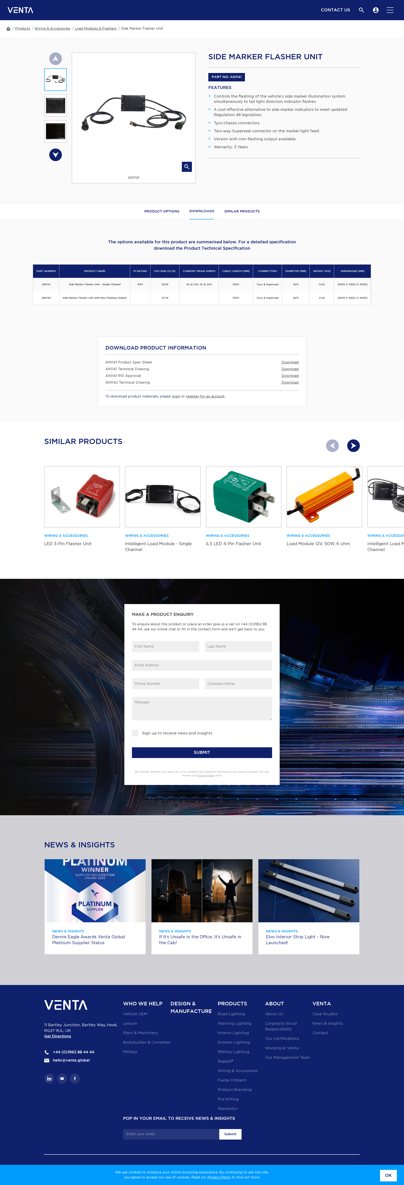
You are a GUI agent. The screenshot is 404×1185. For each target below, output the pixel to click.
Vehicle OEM (135, 1014)
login (176, 396)
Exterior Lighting (234, 1042)
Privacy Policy (219, 1177)
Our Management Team (287, 1058)
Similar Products (242, 211)
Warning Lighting (234, 1024)
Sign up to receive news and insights (177, 733)
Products (22, 28)
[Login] (375, 10)
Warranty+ (228, 1109)
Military (130, 1052)
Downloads (201, 211)
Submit (230, 1134)
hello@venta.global (71, 1060)
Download (290, 362)
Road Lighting (231, 1014)
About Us (274, 1014)
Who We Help (142, 1004)
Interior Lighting (233, 1033)
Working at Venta (282, 1048)
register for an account (205, 396)
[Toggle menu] (390, 10)
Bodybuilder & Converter (146, 1042)
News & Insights (327, 1024)
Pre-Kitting (228, 1099)
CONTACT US (335, 10)
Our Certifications (282, 1039)
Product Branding (235, 1090)
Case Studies (325, 1014)
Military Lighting (233, 1052)
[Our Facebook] (75, 1079)
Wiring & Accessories (52, 28)
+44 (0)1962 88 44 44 (73, 1052)
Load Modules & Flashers (96, 28)
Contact (320, 1033)
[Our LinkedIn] (49, 1079)
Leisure (130, 1024)
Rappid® (225, 1061)
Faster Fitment (232, 1080)
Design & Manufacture (191, 1008)
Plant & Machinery (140, 1033)
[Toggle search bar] (361, 10)
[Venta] (20, 10)
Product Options (161, 211)
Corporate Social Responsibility (281, 1026)
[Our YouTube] (62, 1079)
